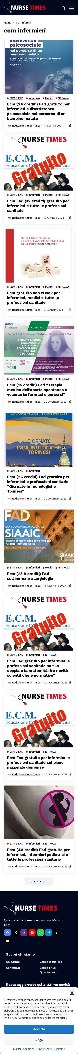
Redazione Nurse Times (26, 125)
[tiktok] (56, 932)
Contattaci (59, 1048)
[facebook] (7, 932)
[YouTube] (32, 932)
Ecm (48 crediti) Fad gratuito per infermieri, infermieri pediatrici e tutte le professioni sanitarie (38, 854)
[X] (15, 932)
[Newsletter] (7, 940)
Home (7, 22)
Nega (39, 1040)
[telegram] (48, 932)
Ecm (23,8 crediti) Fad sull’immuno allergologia (30, 576)
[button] (72, 992)
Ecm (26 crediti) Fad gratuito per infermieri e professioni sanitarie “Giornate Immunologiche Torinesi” (38, 484)
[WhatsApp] (40, 932)
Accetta (39, 1029)
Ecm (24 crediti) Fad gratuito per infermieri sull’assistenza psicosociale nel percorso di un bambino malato (38, 111)
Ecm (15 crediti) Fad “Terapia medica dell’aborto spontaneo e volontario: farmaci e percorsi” (37, 389)
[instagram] (23, 932)
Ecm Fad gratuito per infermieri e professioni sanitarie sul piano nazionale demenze (38, 762)
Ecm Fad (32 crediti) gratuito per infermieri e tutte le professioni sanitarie (38, 206)
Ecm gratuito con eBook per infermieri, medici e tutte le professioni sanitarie (33, 297)
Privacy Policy (44, 1048)
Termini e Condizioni (24, 1048)
